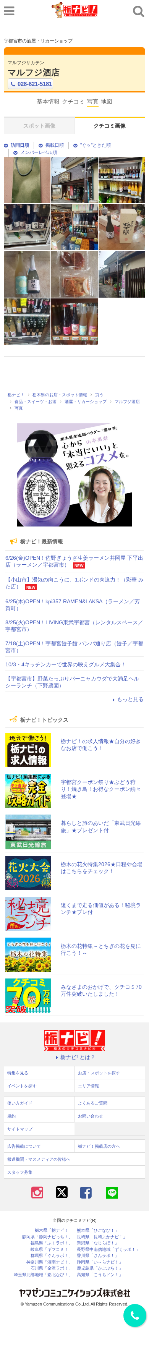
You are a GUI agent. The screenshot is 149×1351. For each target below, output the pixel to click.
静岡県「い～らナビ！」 (100, 1262)
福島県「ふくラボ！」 (52, 1243)
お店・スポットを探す (99, 1073)
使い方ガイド (19, 1103)
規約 (11, 1116)
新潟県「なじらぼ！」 (98, 1243)
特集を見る (17, 1073)
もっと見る (130, 699)
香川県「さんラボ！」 (98, 1256)
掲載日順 (54, 145)
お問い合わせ (90, 1116)
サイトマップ (19, 1129)
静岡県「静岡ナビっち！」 (47, 1237)
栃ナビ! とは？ (78, 1057)
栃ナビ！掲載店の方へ (99, 1146)
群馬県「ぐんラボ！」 (52, 1256)
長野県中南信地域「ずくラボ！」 (108, 1249)
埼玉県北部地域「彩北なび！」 (43, 1275)
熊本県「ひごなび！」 (98, 1230)
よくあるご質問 (92, 1103)
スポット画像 (39, 126)
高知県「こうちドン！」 (100, 1275)
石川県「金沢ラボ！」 (52, 1268)
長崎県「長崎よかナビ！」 (102, 1237)
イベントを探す (22, 1086)
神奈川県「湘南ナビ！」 (49, 1262)
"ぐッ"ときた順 (95, 145)
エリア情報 (88, 1086)
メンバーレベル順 (38, 152)
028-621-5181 (35, 84)
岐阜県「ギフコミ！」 (52, 1249)
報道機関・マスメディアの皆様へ (38, 1159)
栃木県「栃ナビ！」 (54, 1230)
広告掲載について (24, 1146)
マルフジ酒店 (34, 72)
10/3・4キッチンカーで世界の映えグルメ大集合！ (65, 664)
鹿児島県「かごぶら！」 (100, 1268)
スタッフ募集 (19, 1172)
